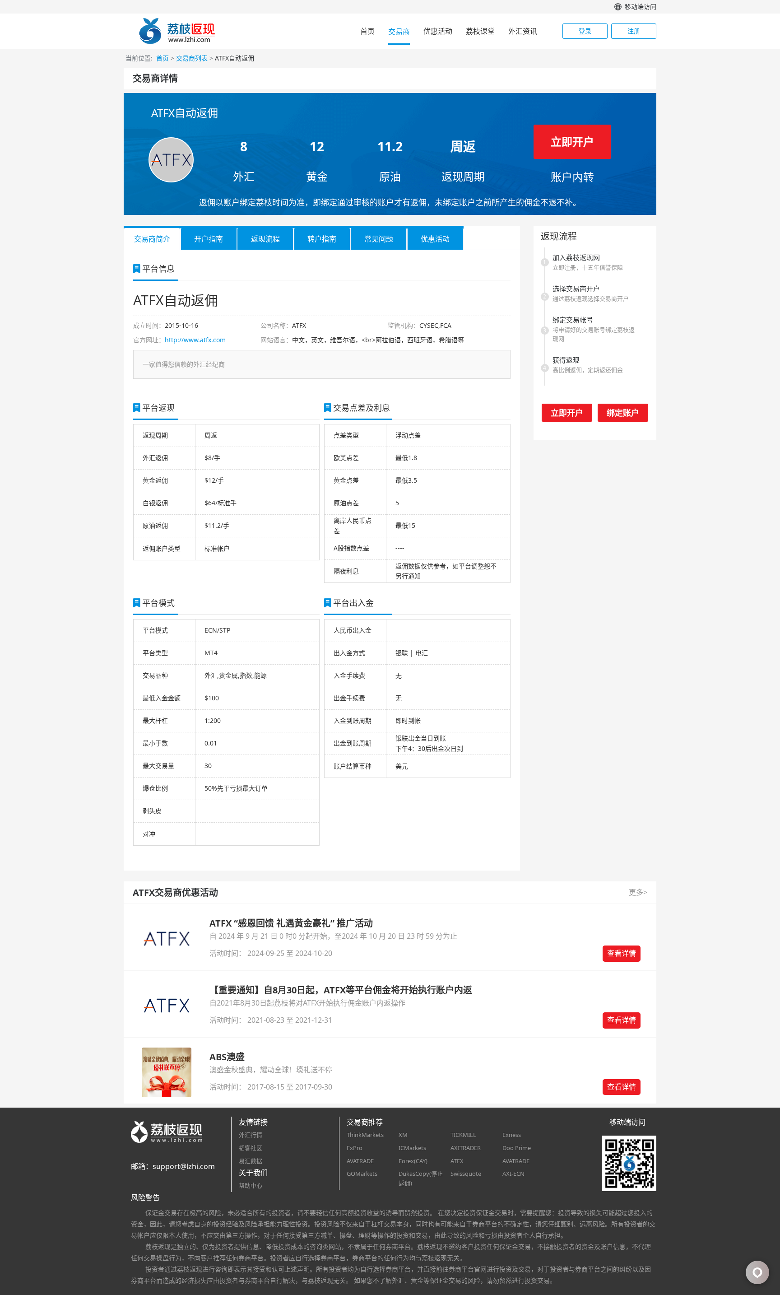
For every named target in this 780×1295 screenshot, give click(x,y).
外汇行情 (250, 1135)
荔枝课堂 (480, 31)
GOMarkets (362, 1173)
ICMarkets (412, 1148)
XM (403, 1135)
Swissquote (465, 1173)
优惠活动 (437, 31)
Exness (511, 1135)
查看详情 (621, 953)
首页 (367, 31)
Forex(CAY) (413, 1161)
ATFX (457, 1161)
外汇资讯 (522, 31)
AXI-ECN (513, 1173)
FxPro (354, 1148)
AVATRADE (360, 1161)
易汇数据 (250, 1161)
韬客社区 (250, 1148)
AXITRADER (465, 1148)
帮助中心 (250, 1185)
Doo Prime (516, 1148)
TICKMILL (463, 1135)
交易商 (399, 32)
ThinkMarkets (365, 1135)
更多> (638, 892)
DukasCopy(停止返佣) (421, 1178)
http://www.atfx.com (195, 339)
